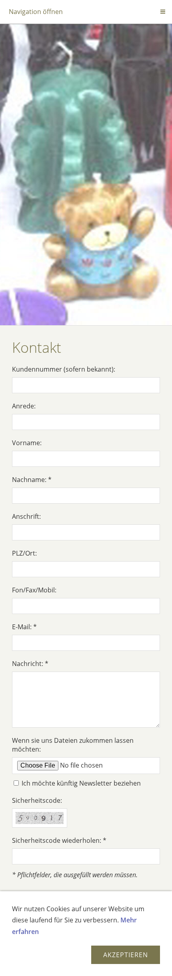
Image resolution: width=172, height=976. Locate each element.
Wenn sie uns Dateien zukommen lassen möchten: (73, 745)
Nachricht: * (30, 663)
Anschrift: (26, 516)
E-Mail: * (24, 626)
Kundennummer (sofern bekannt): (63, 369)
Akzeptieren (125, 954)
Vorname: (27, 442)
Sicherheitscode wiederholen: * (59, 840)
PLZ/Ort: (24, 553)
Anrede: (24, 406)
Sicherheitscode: (37, 800)
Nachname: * (32, 479)
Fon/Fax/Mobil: (34, 590)
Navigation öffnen (36, 11)
